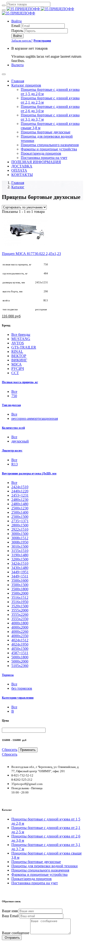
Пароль (17, 31)
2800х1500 (19, 525)
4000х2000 (19, 627)
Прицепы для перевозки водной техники (44, 866)
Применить (28, 750)
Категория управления (18, 697)
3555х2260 (19, 615)
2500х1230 (19, 508)
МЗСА (16, 364)
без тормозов (21, 688)
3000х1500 (19, 534)
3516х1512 (19, 598)
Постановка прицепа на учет (44, 158)
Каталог (17, 187)
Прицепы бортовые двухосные (45, 132)
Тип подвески (11, 405)
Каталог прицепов (26, 85)
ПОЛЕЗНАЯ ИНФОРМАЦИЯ (36, 162)
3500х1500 (19, 585)
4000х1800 (19, 623)
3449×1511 (19, 576)
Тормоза (8, 675)
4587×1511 (19, 653)
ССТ (15, 373)
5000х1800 (19, 657)
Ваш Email (10, 916)
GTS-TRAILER (23, 347)
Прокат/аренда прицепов (41, 153)
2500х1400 (19, 512)
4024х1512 (19, 640)
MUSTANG (20, 339)
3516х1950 (19, 602)
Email (15, 26)
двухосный (20, 441)
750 (14, 396)
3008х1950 (19, 542)
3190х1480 (19, 555)
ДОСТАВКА (21, 166)
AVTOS (17, 343)
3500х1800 (19, 589)
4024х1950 (19, 644)
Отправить (12, 937)
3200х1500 (19, 559)
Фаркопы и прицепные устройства (49, 149)
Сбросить (9, 750)
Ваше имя (10, 911)
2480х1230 (19, 500)
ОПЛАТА (19, 170)
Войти (16, 21)
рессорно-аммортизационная (34, 418)
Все (14, 483)
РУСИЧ (17, 369)
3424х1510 (19, 563)
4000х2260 (19, 632)
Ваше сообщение (15, 933)
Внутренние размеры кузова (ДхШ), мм (29, 473)
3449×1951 (20, 572)
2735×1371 (20, 521)
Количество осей (13, 427)
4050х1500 (19, 649)
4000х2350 (19, 636)
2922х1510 (19, 529)
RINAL (17, 352)
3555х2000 (19, 610)
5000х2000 (19, 661)
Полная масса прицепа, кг (20, 382)
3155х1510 (19, 551)
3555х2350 (19, 619)
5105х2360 (19, 666)
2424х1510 (19, 487)
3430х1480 (19, 568)
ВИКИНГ (19, 360)
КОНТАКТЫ (22, 175)
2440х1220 (19, 491)
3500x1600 (19, 580)
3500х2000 (19, 593)
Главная (17, 81)
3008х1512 (19, 538)
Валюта (17, 65)
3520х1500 (19, 606)
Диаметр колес (12, 450)
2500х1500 (19, 517)
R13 (14, 464)
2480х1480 (19, 504)
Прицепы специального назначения (50, 145)
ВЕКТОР (18, 356)
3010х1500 (19, 546)
